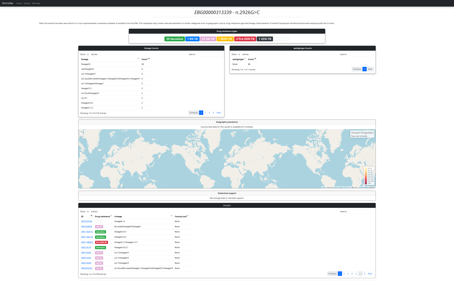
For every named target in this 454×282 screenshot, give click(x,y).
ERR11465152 (87, 237)
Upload (27, 3)
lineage (84, 59)
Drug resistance (102, 216)
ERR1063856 (86, 226)
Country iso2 (181, 216)
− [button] (81, 135)
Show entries (88, 54)
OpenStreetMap (363, 187)
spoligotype (238, 59)
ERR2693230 (86, 268)
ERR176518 (86, 247)
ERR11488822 (87, 242)
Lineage (118, 216)
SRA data (36, 3)
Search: (192, 54)
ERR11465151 (87, 231)
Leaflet (324, 187)
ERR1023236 (86, 221)
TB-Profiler (7, 3)
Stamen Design (338, 187)
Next (219, 112)
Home (19, 3)
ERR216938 (86, 263)
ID (82, 216)
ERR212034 (86, 257)
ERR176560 (86, 252)
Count (144, 59)
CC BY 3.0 (347, 187)
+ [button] (81, 132)
